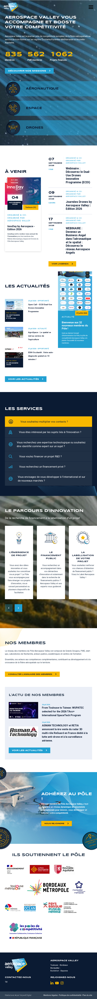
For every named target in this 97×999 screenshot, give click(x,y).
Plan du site (87, 995)
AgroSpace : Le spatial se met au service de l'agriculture (39, 335)
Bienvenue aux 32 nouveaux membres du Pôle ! (75, 325)
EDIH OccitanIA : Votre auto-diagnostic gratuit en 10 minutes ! (40, 356)
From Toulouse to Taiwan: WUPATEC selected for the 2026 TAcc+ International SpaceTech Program (63, 711)
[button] (18, 608)
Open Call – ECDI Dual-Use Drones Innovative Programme (40, 308)
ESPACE (34, 108)
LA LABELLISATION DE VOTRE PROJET (83, 556)
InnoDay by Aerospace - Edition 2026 (21, 228)
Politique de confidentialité (70, 995)
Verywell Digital (25, 995)
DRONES (34, 127)
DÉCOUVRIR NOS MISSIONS (27, 71)
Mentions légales (50, 995)
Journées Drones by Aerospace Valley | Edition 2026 (79, 205)
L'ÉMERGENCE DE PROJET (19, 553)
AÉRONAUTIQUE (42, 88)
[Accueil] (11, 7)
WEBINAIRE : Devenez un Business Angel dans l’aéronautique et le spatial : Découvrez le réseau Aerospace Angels (78, 240)
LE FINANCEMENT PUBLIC (51, 555)
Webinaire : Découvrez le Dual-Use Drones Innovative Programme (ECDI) (78, 175)
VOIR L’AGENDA (60, 264)
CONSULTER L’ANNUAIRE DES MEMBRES (30, 674)
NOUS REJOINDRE (54, 823)
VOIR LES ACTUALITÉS (23, 379)
